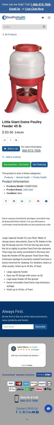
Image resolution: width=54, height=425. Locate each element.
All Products (11, 34)
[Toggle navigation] (49, 18)
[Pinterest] (38, 201)
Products (8, 177)
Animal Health (23, 177)
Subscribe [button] (40, 326)
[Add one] (16, 140)
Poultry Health (40, 177)
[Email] (46, 201)
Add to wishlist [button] (13, 157)
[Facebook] (5, 201)
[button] (27, 419)
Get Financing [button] (39, 164)
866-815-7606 (31, 150)
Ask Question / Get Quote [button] (16, 164)
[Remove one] (4, 140)
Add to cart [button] (12, 148)
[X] (14, 201)
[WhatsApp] (30, 201)
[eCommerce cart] (42, 17)
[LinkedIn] (22, 201)
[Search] (44, 27)
